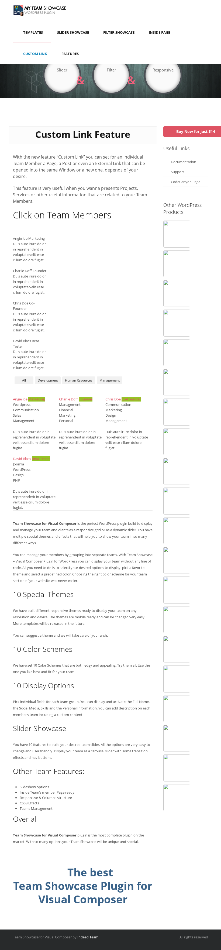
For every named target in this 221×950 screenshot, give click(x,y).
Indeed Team (87, 937)
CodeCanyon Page (185, 181)
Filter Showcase (118, 32)
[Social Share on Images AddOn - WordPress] (176, 708)
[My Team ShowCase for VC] (176, 738)
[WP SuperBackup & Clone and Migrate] (176, 679)
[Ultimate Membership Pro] (176, 352)
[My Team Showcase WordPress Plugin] (176, 649)
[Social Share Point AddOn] (176, 530)
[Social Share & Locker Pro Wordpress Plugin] (176, 234)
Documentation (183, 161)
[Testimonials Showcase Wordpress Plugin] (176, 797)
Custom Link (35, 53)
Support (177, 171)
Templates (33, 32)
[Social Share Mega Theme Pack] (176, 619)
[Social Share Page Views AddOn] (176, 382)
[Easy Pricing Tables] (176, 412)
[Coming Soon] (176, 263)
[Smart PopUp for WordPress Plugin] (176, 293)
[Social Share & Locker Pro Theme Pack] (176, 471)
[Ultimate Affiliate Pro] (176, 501)
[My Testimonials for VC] (176, 441)
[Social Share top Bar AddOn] (176, 590)
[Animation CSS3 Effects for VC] (176, 560)
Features (70, 53)
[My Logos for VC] (176, 323)
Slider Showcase (73, 32)
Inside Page (159, 32)
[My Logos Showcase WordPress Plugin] (176, 767)
